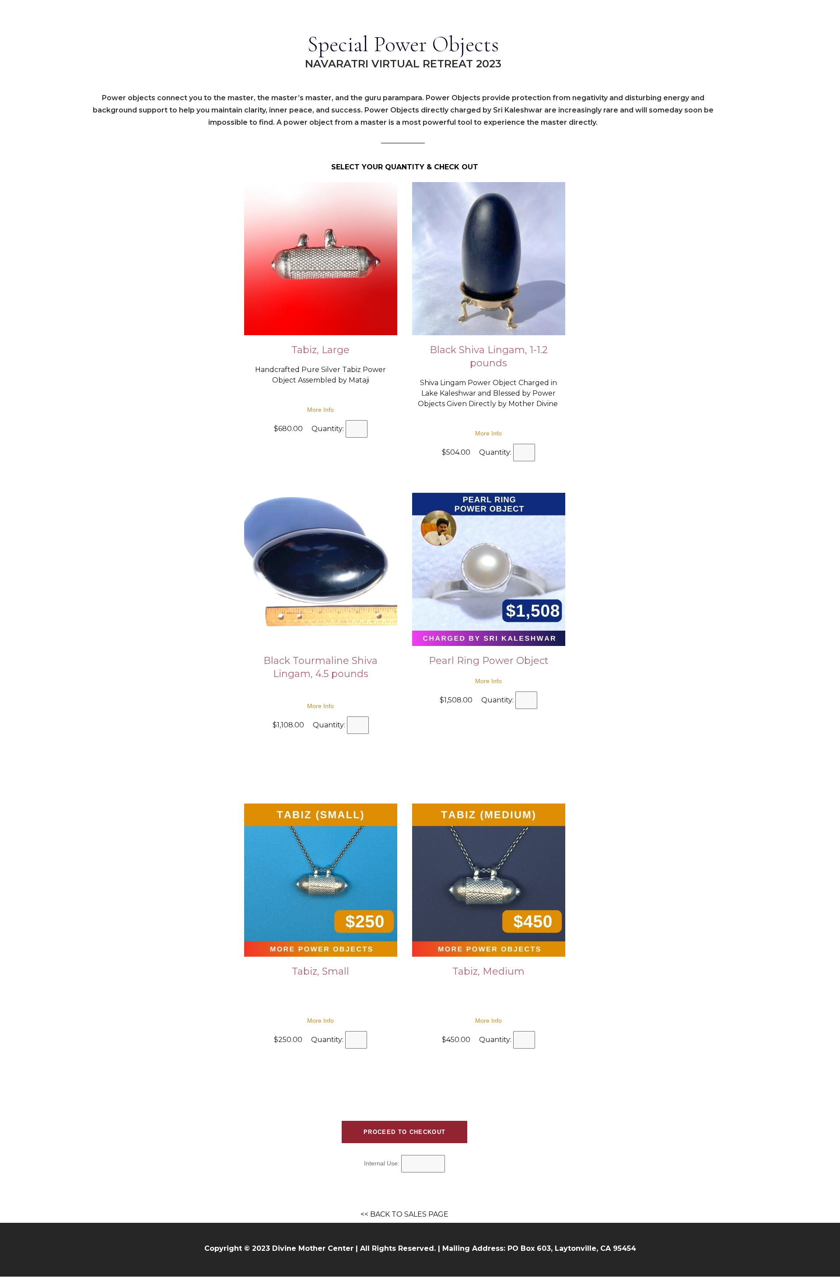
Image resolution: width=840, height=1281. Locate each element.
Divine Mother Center (313, 1248)
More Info (320, 409)
